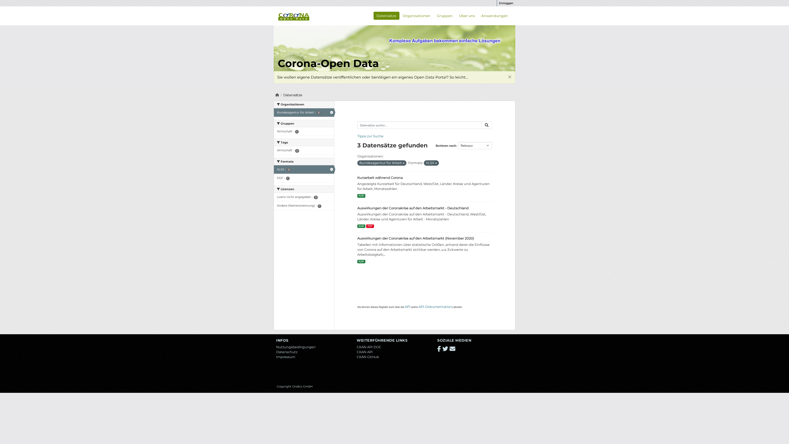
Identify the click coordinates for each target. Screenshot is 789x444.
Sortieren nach (446, 145)
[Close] (510, 77)
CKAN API (365, 352)
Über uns (467, 16)
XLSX (361, 195)
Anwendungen (494, 16)
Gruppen (445, 16)
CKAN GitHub (368, 357)
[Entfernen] (403, 163)
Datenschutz (287, 352)
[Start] (277, 95)
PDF (370, 226)
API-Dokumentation (435, 307)
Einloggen (506, 3)
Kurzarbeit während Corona (380, 178)
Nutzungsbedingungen (296, 347)
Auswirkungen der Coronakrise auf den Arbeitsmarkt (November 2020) (415, 238)
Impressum (285, 357)
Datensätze (386, 16)
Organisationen (416, 16)
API (407, 307)
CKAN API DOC (369, 347)
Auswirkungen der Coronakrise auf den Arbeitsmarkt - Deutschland (413, 208)
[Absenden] (486, 125)
